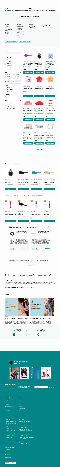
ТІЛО (14, 10)
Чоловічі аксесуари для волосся (25, 41)
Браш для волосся (7, 33)
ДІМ (16, 10)
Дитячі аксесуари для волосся (11, 41)
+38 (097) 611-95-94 (24, 427)
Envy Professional (21, 211)
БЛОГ (50, 10)
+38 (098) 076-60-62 (24, 443)
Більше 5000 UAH (16, 78)
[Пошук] (7, 8)
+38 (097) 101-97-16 (24, 432)
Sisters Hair (8, 449)
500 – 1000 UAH (7, 78)
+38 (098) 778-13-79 (24, 424)
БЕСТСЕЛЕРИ (26, 10)
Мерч (20, 404)
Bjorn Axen (36, 61)
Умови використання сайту (10, 413)
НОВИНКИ (21, 10)
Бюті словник (7, 410)
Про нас (6, 402)
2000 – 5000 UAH (16, 76)
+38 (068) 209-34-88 (24, 439)
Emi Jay (35, 85)
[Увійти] (52, 8)
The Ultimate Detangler (31, 61)
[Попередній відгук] (47, 227)
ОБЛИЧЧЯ (11, 10)
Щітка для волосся (7, 24)
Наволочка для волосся (32, 27)
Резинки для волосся (20, 24)
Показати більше (39, 149)
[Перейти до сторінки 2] (30, 223)
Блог (6, 408)
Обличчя (20, 398)
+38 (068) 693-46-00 (10, 433)
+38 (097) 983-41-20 (10, 432)
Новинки (20, 406)
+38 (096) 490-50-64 (10, 437)
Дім (19, 402)
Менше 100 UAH (7, 74)
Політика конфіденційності (10, 415)
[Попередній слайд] (52, 164)
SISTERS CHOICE (39, 10)
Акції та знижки (22, 408)
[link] (54, 8)
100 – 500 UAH (7, 76)
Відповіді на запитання (9, 400)
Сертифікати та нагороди (10, 406)
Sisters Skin (8, 452)
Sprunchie (53, 61)
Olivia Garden (7, 211)
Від (5, 81)
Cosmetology (8, 457)
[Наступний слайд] (54, 164)
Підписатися (17, 363)
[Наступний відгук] (50, 227)
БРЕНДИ (44, 10)
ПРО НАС (47, 10)
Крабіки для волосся (19, 37)
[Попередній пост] (11, 373)
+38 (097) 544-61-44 (24, 435)
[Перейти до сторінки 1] (29, 223)
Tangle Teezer (26, 61)
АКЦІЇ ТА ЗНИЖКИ (32, 10)
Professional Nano (27, 211)
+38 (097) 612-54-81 (10, 428)
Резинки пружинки (20, 26)
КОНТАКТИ (54, 10)
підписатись (51, 387)
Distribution (8, 454)
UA (5, 8)
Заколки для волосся (32, 24)
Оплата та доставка (9, 397)
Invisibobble (47, 61)
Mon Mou (25, 132)
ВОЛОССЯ (7, 10)
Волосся (20, 397)
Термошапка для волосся (46, 26)
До (13, 81)
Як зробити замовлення (9, 398)
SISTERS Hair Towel (17, 283)
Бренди (20, 410)
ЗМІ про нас (7, 404)
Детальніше (30, 265)
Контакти (6, 412)
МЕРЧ (18, 10)
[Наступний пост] (49, 373)
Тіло (19, 400)
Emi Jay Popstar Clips (52, 108)
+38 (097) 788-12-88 (10, 430)
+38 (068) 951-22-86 (10, 435)
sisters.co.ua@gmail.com (11, 421)
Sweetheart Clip (30, 108)
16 (47, 155)
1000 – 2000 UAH (16, 74)
